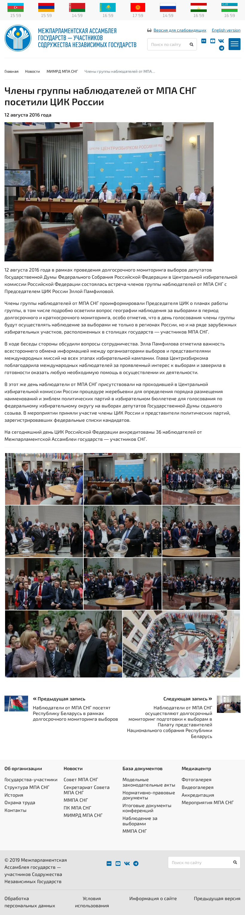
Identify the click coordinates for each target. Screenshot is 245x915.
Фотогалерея (197, 779)
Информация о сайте (153, 898)
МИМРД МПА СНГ (62, 71)
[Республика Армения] (46, 7)
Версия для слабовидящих (180, 29)
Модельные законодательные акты (148, 781)
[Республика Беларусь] (77, 7)
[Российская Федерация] (168, 7)
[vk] (221, 41)
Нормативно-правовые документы (148, 795)
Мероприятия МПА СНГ (208, 802)
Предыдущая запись (60, 698)
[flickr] (203, 41)
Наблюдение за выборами (139, 820)
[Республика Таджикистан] (199, 7)
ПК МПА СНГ (77, 807)
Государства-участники (30, 779)
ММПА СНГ (76, 800)
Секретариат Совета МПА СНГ (87, 789)
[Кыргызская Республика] (138, 7)
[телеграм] (221, 48)
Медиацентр (196, 768)
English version (226, 29)
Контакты (15, 810)
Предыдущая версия (217, 898)
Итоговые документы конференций (147, 807)
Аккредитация (198, 795)
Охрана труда (19, 802)
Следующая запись (186, 698)
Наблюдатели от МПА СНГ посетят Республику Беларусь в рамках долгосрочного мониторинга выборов (75, 713)
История (13, 795)
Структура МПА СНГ (26, 787)
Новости (32, 71)
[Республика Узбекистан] (229, 7)
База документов (142, 768)
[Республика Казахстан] (108, 7)
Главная (11, 71)
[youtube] (212, 41)
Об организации (23, 768)
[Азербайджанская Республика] (15, 7)
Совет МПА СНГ (81, 779)
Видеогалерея (198, 787)
